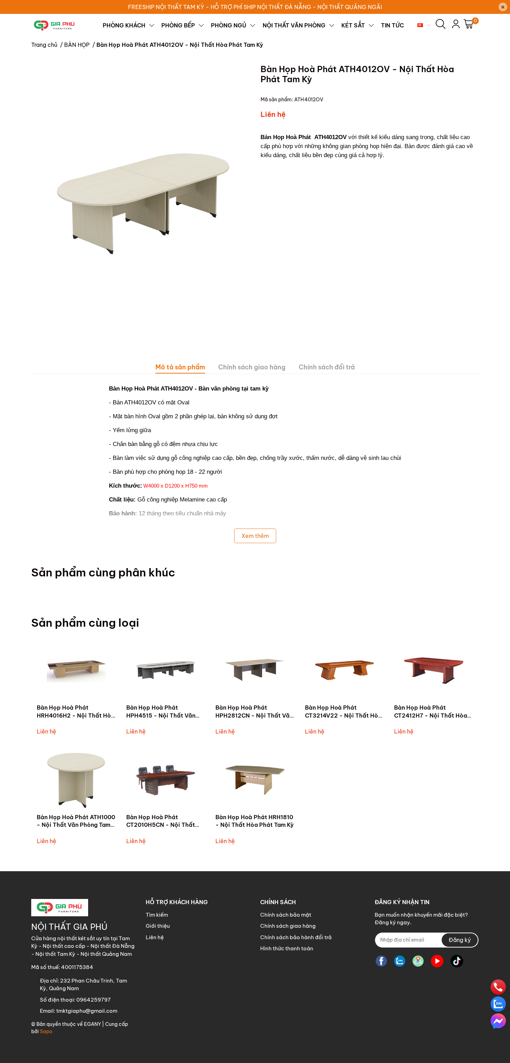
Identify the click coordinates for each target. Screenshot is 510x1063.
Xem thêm (255, 535)
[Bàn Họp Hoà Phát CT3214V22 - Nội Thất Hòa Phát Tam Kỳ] (344, 671)
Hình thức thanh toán (286, 948)
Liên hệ (155, 937)
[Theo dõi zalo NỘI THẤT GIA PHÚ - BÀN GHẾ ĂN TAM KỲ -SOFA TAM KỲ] (399, 961)
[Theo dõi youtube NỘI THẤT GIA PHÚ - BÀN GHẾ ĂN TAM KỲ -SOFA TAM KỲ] (437, 961)
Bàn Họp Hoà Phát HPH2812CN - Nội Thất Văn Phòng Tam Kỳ (254, 715)
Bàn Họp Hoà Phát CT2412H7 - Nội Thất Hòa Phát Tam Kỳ (430, 715)
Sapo (46, 1031)
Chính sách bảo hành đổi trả (296, 937)
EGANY (92, 1024)
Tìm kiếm (157, 914)
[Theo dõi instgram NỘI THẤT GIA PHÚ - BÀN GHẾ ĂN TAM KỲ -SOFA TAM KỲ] (418, 961)
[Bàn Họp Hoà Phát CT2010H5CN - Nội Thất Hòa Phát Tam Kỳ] (165, 780)
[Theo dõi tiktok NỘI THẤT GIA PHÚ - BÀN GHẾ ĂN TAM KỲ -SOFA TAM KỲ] (457, 961)
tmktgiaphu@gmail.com (86, 1011)
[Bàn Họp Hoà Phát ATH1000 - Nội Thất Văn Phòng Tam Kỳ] (76, 780)
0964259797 (93, 999)
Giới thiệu (158, 926)
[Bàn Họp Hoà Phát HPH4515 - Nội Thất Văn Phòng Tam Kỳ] (165, 671)
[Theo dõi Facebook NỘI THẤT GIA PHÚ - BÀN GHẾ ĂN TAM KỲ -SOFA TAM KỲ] (381, 961)
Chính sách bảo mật (285, 914)
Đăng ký (460, 939)
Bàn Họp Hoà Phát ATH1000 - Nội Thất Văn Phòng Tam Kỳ (76, 825)
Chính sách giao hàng (288, 926)
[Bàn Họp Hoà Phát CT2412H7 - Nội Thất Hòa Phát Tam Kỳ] (433, 671)
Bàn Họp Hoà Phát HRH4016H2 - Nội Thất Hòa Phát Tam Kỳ (75, 715)
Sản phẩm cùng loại (85, 622)
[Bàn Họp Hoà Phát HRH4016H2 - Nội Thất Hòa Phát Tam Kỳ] (76, 671)
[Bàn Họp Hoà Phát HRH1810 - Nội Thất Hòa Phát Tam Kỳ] (255, 780)
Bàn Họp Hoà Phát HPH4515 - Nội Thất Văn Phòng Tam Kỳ (160, 715)
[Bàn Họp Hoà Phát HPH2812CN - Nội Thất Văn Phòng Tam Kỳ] (255, 671)
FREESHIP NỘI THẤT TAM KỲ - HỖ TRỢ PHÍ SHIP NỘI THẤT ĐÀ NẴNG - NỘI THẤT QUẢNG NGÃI (255, 6)
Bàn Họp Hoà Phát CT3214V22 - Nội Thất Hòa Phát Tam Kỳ (343, 715)
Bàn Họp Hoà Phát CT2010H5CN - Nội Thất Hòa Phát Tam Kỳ (160, 825)
